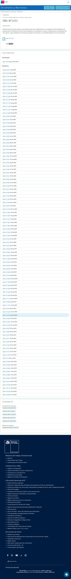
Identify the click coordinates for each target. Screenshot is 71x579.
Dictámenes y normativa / (10, 11)
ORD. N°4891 (6, 371)
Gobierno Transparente (14, 468)
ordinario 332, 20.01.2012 (9, 417)
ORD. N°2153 (10, 38)
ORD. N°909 (6, 332)
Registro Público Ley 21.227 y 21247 (17, 528)
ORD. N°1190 (6, 100)
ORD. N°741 (6, 76)
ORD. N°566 (6, 179)
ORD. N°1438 (6, 93)
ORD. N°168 (6, 202)
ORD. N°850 (6, 136)
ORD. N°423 (6, 245)
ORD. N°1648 (6, 295)
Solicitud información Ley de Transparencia (20, 470)
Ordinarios (20, 11)
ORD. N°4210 (6, 381)
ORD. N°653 (6, 163)
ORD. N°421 (6, 242)
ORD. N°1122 (6, 110)
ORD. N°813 (6, 146)
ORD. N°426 (6, 186)
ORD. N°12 (6, 358)
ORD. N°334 (6, 345)
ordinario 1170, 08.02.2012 (9, 421)
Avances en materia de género (16, 518)
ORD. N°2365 (6, 279)
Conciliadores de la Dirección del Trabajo (19, 526)
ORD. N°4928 (6, 365)
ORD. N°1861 (6, 222)
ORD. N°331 (6, 348)
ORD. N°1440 (6, 259)
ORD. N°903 (6, 133)
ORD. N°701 (6, 159)
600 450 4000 (22, 570)
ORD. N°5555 (6, 312)
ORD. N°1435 (6, 96)
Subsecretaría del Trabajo (14, 460)
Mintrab (9, 458)
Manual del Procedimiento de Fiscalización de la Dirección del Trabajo (27, 536)
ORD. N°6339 (6, 269)
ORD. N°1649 (6, 285)
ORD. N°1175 (6, 298)
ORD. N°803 (6, 143)
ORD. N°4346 (6, 252)
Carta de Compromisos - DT (15, 545)
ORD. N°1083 (6, 113)
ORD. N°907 (6, 328)
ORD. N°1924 (6, 209)
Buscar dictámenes (62, 8)
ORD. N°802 (6, 139)
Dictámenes (6, 57)
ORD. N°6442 (6, 262)
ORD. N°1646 (6, 292)
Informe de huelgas (13, 489)
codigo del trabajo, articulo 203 (10, 427)
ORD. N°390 (6, 192)
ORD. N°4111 (6, 388)
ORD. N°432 (6, 182)
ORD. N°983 (6, 116)
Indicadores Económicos (14, 515)
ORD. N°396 (6, 342)
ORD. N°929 (6, 126)
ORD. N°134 (6, 355)
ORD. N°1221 (6, 219)
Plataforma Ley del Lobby (14, 475)
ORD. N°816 (6, 149)
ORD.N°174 (6, 83)
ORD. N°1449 (6, 86)
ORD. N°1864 (6, 226)
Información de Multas (14, 502)
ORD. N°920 (6, 129)
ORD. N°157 (6, 351)
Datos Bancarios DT (13, 522)
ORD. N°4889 (6, 375)
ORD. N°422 (6, 239)
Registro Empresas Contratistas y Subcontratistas (21, 494)
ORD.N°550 (6, 70)
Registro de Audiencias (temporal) (17, 477)
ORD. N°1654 (6, 288)
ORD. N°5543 (6, 249)
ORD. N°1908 (6, 282)
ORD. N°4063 (6, 395)
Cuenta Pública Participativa (15, 547)
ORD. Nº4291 (6, 255)
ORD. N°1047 (6, 232)
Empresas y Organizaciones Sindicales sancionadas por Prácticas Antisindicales (30, 485)
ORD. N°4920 (6, 368)
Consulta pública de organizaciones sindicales (20, 513)
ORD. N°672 (6, 335)
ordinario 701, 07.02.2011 (9, 411)
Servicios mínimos (12, 496)
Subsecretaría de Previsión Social (17, 462)
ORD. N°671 (6, 338)
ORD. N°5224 (6, 318)
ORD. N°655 (6, 166)
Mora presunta (11, 509)
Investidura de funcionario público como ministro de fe (23, 491)
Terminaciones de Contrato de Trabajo (18, 504)
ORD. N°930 (6, 123)
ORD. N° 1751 (6, 305)
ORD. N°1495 (6, 216)
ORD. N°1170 (6, 103)
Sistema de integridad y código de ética (18, 520)
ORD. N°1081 (6, 322)
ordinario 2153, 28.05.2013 (9, 408)
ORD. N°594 (6, 169)
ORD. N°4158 (6, 385)
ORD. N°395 (6, 80)
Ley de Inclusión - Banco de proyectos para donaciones (23, 511)
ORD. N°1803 (6, 212)
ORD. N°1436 (6, 90)
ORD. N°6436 (6, 265)
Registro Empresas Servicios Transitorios (19, 500)
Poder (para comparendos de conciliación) (19, 543)
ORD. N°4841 (6, 378)
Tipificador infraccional (14, 539)
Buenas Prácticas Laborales (15, 483)
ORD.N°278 (6, 73)
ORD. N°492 (6, 308)
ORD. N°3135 (6, 275)
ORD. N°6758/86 (7, 61)
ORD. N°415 (6, 189)
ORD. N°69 (6, 206)
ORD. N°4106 (6, 391)
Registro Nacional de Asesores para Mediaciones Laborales (24, 507)
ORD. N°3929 (6, 272)
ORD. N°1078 (6, 325)
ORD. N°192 (6, 196)
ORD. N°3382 (6, 302)
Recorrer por (49, 8)
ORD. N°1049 (6, 229)
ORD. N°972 (6, 119)
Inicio (2, 11)
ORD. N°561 (6, 176)
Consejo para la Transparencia (16, 473)
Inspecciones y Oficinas (22, 572)
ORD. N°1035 (6, 235)
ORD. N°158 (6, 199)
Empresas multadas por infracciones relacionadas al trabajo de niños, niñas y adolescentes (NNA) (35, 487)
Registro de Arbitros (13, 498)
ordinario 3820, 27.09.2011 (9, 414)
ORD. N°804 (6, 153)
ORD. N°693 (6, 156)
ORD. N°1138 (6, 106)
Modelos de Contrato (13, 534)
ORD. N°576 (6, 173)
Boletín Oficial (11, 541)
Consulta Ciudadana (13, 524)
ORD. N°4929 (6, 361)
